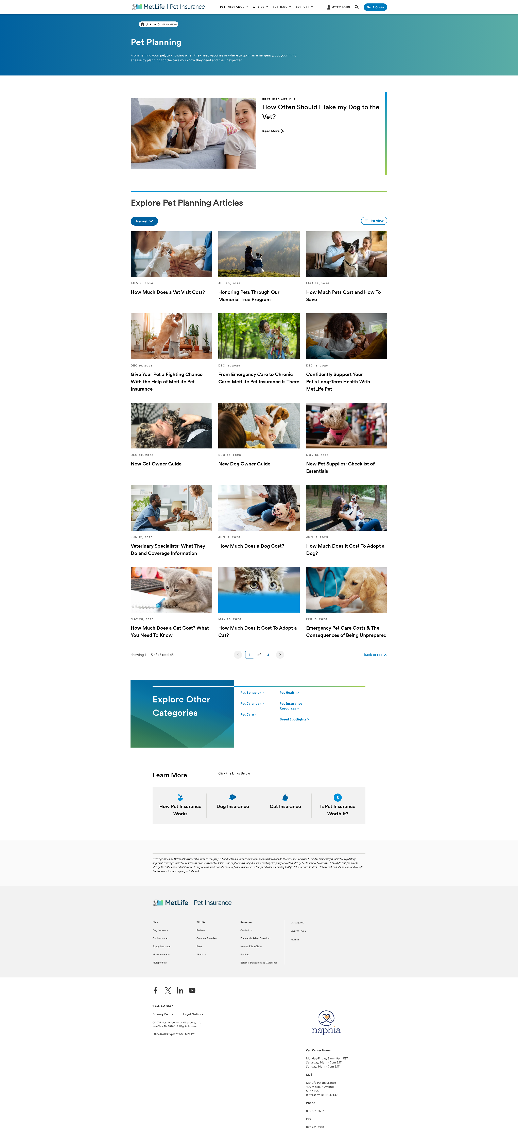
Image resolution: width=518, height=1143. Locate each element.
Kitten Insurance (161, 955)
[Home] (142, 24)
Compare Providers (206, 938)
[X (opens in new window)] (168, 991)
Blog (153, 24)
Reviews (200, 930)
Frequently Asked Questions (255, 938)
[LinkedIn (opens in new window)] (180, 991)
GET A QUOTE (297, 923)
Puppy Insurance (161, 946)
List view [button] (376, 221)
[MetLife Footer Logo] (192, 905)
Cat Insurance (160, 938)
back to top (373, 654)
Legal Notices (193, 1014)
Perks (199, 946)
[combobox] (144, 221)
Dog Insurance (160, 930)
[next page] (280, 655)
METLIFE (295, 940)
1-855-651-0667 (163, 1006)
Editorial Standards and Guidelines (258, 963)
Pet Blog (244, 955)
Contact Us (246, 930)
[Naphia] (326, 1042)
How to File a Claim (251, 946)
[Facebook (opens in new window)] (156, 991)
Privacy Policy (163, 1014)
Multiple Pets (160, 963)
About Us (201, 955)
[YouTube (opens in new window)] (192, 991)
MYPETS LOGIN (298, 931)
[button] (234, 7)
